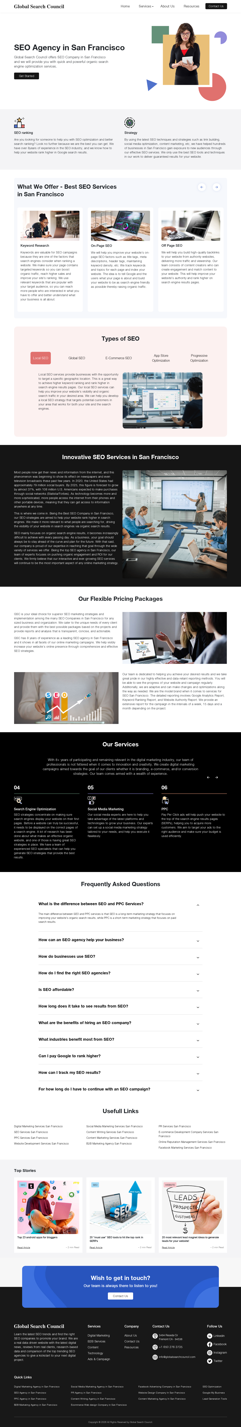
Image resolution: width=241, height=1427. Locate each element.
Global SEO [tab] (77, 358)
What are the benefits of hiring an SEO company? (85, 1022)
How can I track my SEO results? (69, 1072)
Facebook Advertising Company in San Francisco (164, 1386)
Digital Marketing (99, 1335)
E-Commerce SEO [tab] (119, 358)
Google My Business (214, 1392)
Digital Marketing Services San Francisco (38, 1126)
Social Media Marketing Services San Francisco (114, 1126)
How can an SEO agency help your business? (81, 939)
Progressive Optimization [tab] (199, 358)
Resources (192, 6)
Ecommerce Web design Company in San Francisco (99, 1404)
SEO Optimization (212, 1386)
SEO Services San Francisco (31, 1132)
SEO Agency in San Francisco (30, 1392)
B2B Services (97, 1341)
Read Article (23, 1247)
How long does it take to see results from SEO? (83, 1006)
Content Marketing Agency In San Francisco (162, 1398)
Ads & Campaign (99, 1359)
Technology (95, 1353)
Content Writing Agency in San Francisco (93, 1398)
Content (93, 1347)
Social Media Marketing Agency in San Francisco (97, 1386)
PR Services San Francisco (175, 1126)
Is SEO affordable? (56, 989)
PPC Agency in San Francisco (30, 1398)
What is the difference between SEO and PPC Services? (91, 903)
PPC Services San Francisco (31, 1137)
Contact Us (216, 6)
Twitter (218, 1361)
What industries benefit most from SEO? (76, 1039)
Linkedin (219, 1335)
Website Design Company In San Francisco (161, 1392)
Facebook (220, 1344)
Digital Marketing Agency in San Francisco (37, 1386)
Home (125, 6)
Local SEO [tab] (40, 358)
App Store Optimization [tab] (161, 358)
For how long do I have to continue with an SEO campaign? (94, 1089)
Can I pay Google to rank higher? (69, 1055)
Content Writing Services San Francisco (110, 1132)
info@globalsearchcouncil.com (177, 1357)
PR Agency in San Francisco (86, 1392)
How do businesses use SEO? (67, 956)
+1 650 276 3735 (171, 1347)
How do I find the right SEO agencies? (74, 973)
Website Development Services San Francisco (41, 1143)
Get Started (26, 76)
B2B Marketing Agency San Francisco (109, 1143)
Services (145, 6)
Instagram (220, 1352)
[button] (216, 187)
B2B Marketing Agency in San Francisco (35, 1404)
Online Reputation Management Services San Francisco (192, 1142)
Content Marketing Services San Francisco (111, 1137)
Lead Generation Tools (215, 1398)
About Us (168, 6)
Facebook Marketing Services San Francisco (185, 1147)
